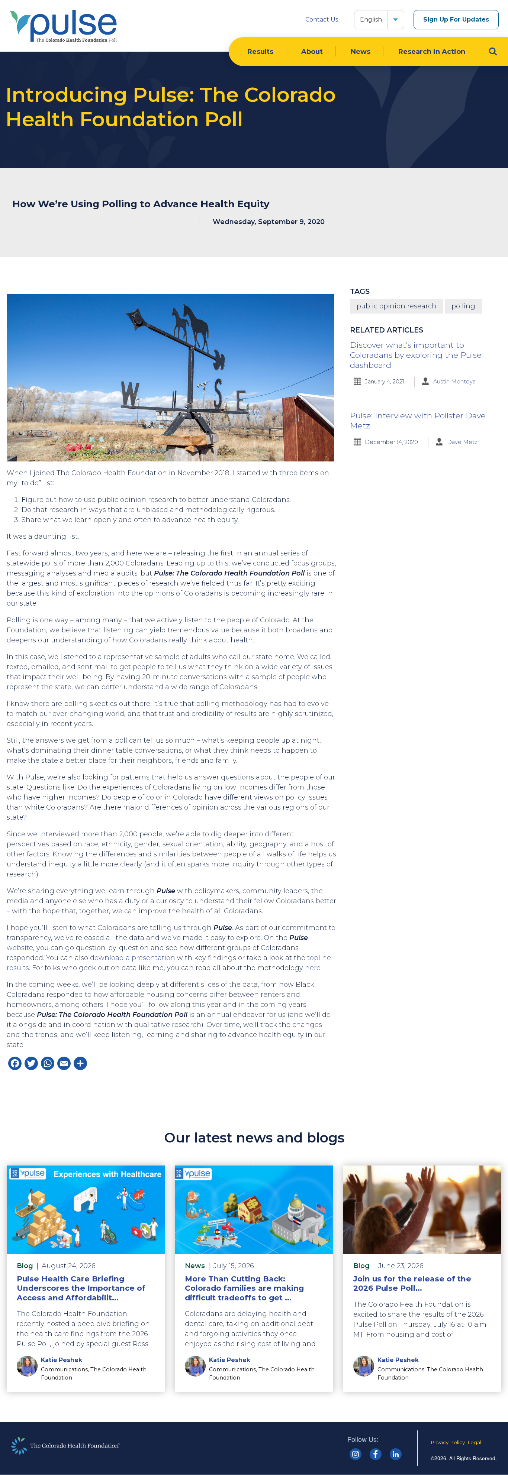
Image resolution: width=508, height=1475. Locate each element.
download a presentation (132, 958)
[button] (396, 19)
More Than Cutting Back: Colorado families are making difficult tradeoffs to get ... (244, 1288)
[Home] (63, 25)
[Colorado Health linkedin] (396, 1454)
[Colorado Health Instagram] (355, 1454)
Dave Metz (462, 442)
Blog (25, 1266)
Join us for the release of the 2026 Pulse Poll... (412, 1283)
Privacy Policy (448, 1442)
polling (463, 306)
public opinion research (397, 306)
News (360, 52)
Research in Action (431, 52)
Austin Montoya (454, 381)
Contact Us (321, 19)
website (20, 948)
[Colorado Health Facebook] (375, 1454)
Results (260, 52)
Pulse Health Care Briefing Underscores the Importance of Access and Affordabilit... (81, 1288)
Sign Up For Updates (456, 19)
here (313, 968)
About (312, 52)
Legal (474, 1442)
